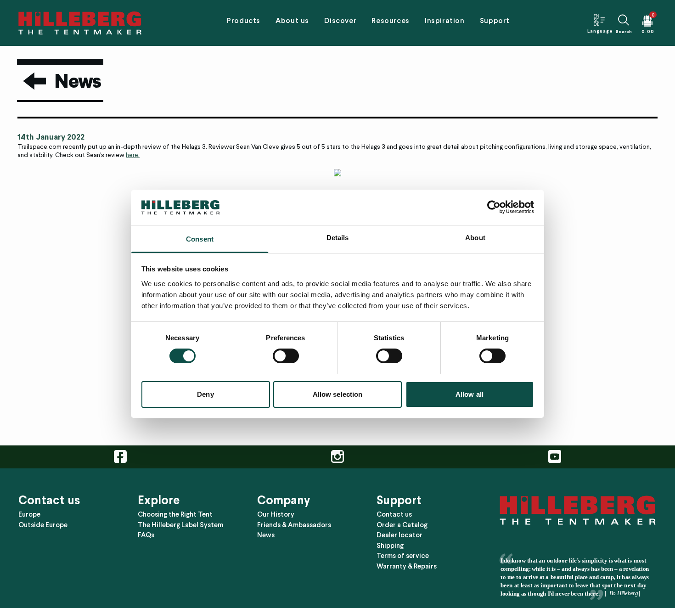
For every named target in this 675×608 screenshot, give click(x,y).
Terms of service (403, 555)
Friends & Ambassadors (294, 524)
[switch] (286, 356)
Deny (205, 394)
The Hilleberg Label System (180, 524)
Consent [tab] (200, 239)
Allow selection (338, 394)
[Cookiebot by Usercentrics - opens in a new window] (494, 207)
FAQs (146, 535)
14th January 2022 (50, 136)
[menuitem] (243, 23)
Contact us (394, 514)
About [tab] (475, 238)
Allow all (470, 394)
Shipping (390, 545)
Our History (275, 514)
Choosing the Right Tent (175, 514)
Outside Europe (43, 524)
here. (133, 155)
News (266, 535)
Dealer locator (399, 535)
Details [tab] (337, 238)
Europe (29, 514)
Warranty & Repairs (407, 566)
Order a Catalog (402, 524)
